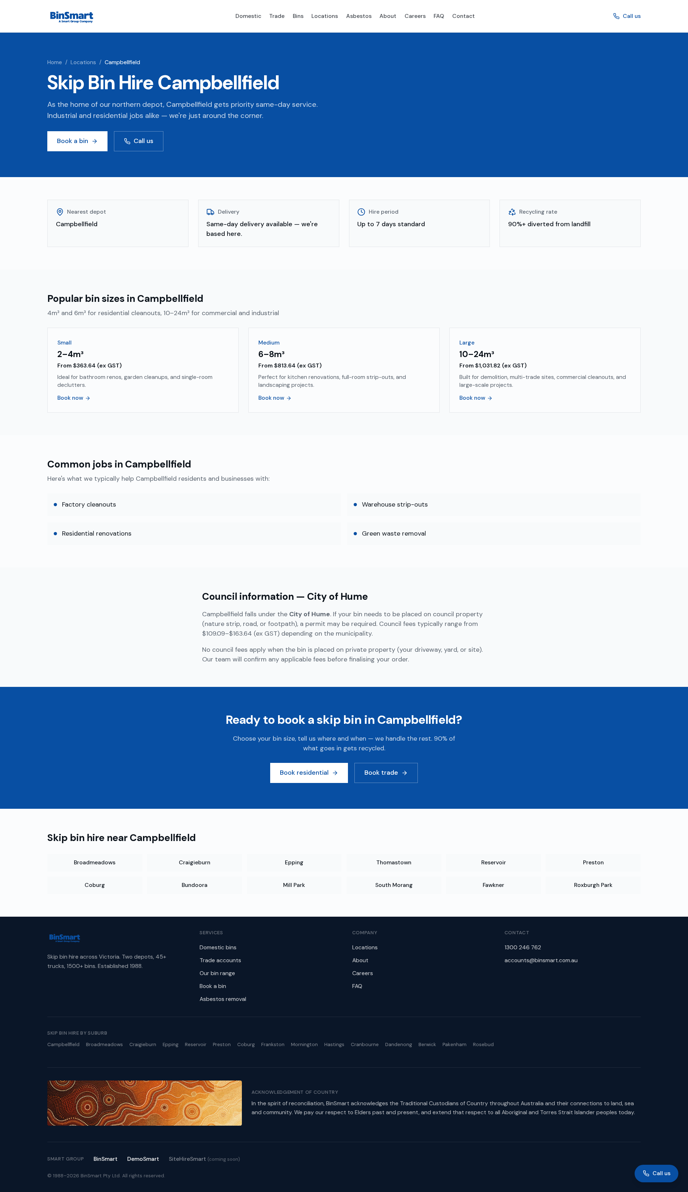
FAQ (439, 16)
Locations (324, 16)
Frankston (273, 1044)
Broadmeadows (94, 862)
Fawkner (493, 885)
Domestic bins (218, 947)
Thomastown (393, 862)
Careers (415, 16)
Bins (298, 16)
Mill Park (294, 885)
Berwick (427, 1044)
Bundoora (194, 885)
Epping (294, 862)
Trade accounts (220, 960)
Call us (632, 16)
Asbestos (359, 16)
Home (54, 62)
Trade (277, 16)
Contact (463, 16)
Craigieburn (194, 862)
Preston (593, 862)
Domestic (248, 16)
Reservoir (493, 862)
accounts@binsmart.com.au (541, 960)
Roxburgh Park (593, 885)
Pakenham (455, 1044)
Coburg (95, 885)
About (387, 16)
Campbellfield (63, 1044)
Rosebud (483, 1044)
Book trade (381, 772)
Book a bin (72, 141)
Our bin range (217, 973)
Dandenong (398, 1044)
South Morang (394, 885)
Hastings (334, 1044)
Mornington (304, 1044)
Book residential (304, 772)
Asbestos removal (223, 999)
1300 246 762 (523, 947)
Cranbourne (365, 1044)
